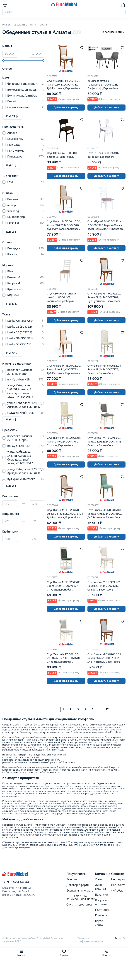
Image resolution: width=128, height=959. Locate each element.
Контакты (101, 915)
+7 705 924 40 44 (15, 882)
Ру (116, 938)
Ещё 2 (10, 231)
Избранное (64, 955)
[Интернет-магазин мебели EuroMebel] (64, 5)
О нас (99, 879)
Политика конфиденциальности (80, 897)
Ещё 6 (10, 304)
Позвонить (106, 955)
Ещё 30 (10, 353)
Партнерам (102, 909)
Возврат (71, 879)
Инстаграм (118, 879)
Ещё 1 (9, 165)
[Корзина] (122, 5)
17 (107, 709)
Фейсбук (117, 890)
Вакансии (101, 894)
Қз (120, 938)
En (124, 938)
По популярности (111, 31)
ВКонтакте (118, 885)
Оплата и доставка (79, 904)
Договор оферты (77, 885)
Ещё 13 (10, 116)
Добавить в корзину (66, 107)
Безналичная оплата (80, 890)
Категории (21, 955)
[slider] (3, 60)
